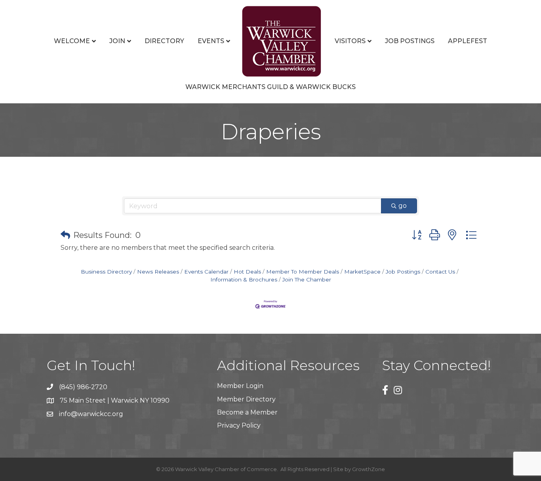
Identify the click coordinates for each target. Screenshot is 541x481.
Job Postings (409, 41)
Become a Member (247, 412)
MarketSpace (362, 271)
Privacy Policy (239, 425)
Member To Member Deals (302, 271)
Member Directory (246, 399)
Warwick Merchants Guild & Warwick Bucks (270, 87)
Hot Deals (247, 271)
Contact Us (440, 271)
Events (211, 41)
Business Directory (106, 271)
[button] (65, 235)
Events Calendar (206, 271)
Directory (164, 41)
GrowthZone (368, 469)
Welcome (72, 41)
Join (117, 41)
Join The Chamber (306, 279)
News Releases (158, 271)
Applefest (467, 41)
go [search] (402, 205)
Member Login (240, 386)
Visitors (350, 41)
